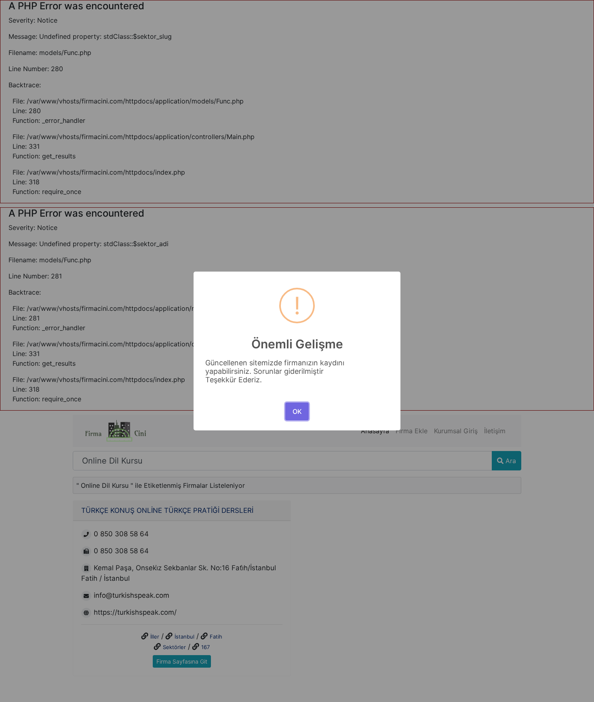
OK (297, 411)
